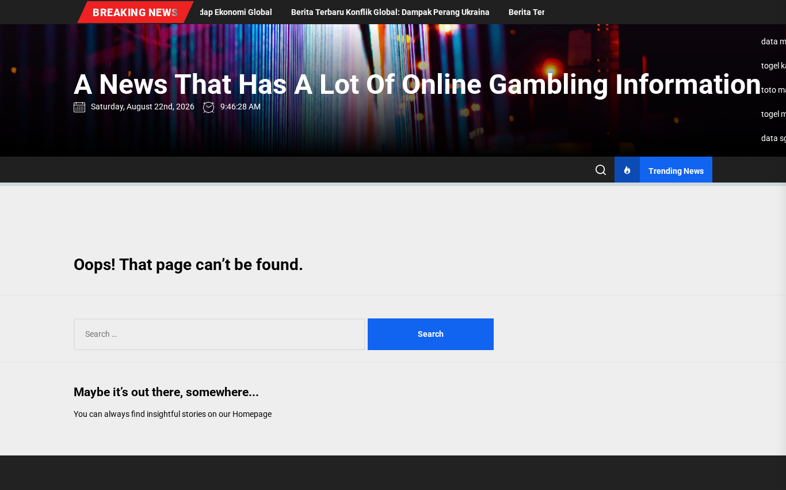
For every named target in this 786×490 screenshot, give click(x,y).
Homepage (252, 414)
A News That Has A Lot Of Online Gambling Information (417, 84)
